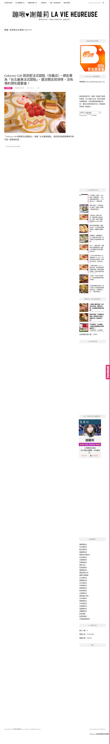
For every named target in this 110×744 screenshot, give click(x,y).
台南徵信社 (83, 560)
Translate (94, 115)
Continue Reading (13, 146)
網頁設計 (87, 619)
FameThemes (102, 729)
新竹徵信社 (86, 555)
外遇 (83, 575)
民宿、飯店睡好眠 (55, 2)
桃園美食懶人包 (32, 2)
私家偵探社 (83, 567)
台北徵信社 (83, 547)
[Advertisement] (39, 56)
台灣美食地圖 (8, 2)
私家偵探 (82, 614)
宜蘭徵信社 (83, 611)
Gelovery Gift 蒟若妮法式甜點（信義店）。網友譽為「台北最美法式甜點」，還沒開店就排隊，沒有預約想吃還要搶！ (38, 79)
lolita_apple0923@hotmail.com (95, 82)
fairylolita (19, 88)
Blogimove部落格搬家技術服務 (99, 734)
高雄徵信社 (83, 562)
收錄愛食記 (8, 88)
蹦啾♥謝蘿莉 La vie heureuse (55, 14)
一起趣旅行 (43, 2)
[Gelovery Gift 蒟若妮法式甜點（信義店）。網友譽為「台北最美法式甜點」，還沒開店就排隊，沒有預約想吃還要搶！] (35, 112)
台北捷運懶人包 (19, 2)
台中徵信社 (83, 557)
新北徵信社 (83, 549)
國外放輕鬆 (67, 2)
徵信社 (84, 544)
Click (108, 372)
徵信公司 (82, 565)
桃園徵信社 (83, 552)
